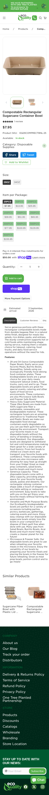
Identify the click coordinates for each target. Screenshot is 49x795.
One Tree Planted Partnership (17, 699)
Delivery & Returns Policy (23, 674)
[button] (44, 146)
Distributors (12, 660)
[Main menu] (4, 18)
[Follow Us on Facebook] (25, 786)
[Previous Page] (6, 102)
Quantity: (9, 266)
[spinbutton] (30, 267)
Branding (10, 738)
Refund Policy (14, 686)
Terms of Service (16, 680)
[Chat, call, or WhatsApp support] (34, 17)
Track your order (16, 654)
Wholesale (11, 732)
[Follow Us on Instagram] (42, 786)
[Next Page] (43, 102)
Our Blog (10, 648)
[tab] (17, 102)
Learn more (38, 257)
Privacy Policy (14, 691)
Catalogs (10, 726)
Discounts (11, 720)
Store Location (15, 744)
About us (10, 643)
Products (23, 29)
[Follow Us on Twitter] (34, 786)
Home (6, 29)
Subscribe (37, 771)
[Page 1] (17, 102)
